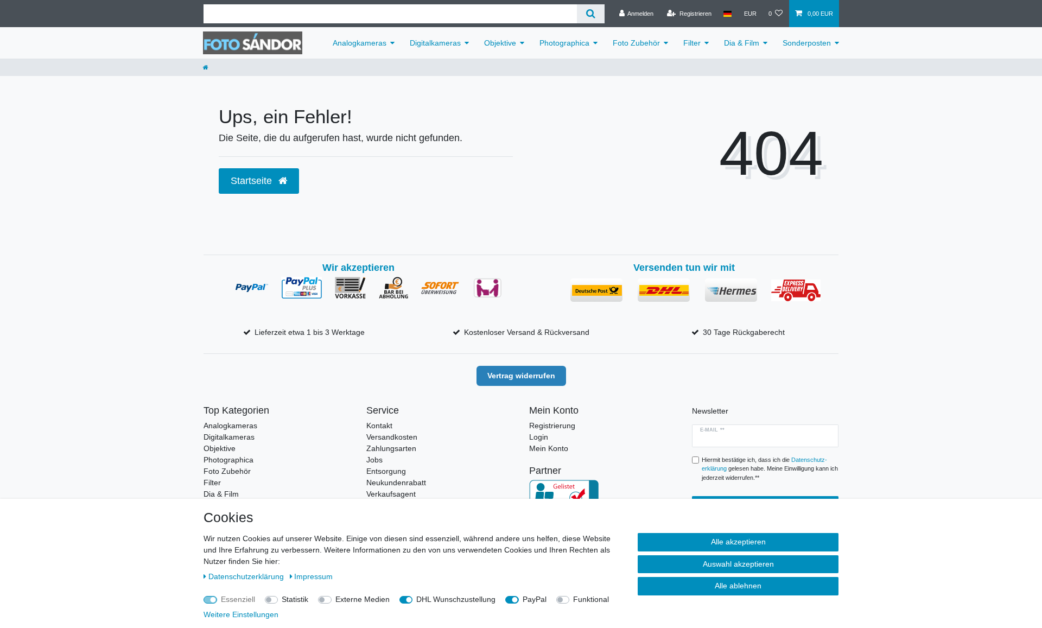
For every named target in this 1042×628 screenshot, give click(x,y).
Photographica (564, 43)
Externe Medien (362, 599)
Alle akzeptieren (738, 541)
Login (538, 437)
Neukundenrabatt (396, 482)
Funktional (591, 599)
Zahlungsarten (391, 448)
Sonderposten (807, 43)
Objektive (500, 43)
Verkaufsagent (391, 494)
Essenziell (238, 599)
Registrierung (552, 425)
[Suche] (591, 13)
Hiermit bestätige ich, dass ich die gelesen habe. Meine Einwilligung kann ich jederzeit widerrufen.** (770, 468)
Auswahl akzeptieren (738, 564)
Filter (692, 43)
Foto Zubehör (636, 43)
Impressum (313, 576)
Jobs (374, 459)
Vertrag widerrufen (521, 375)
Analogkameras (359, 43)
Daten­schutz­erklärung (247, 576)
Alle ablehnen (738, 585)
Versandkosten (391, 437)
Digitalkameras (435, 43)
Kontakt (379, 425)
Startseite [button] (253, 180)
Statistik (295, 599)
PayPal (535, 599)
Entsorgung (386, 471)
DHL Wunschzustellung (455, 599)
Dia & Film (741, 43)
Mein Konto (548, 448)
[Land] (727, 13)
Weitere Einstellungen (241, 614)
